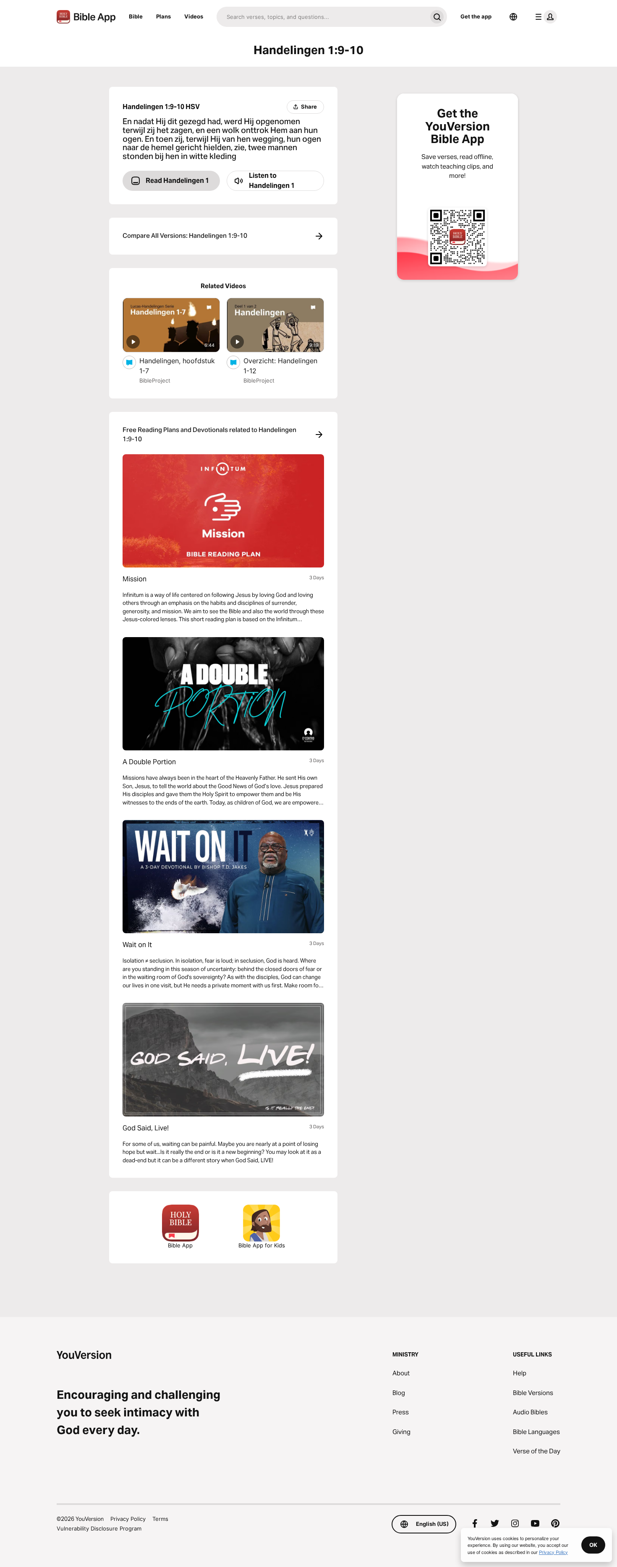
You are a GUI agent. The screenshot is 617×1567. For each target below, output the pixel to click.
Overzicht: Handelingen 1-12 (280, 366)
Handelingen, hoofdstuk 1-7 (177, 366)
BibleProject (154, 380)
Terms (160, 1518)
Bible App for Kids (261, 1245)
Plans (163, 16)
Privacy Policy (128, 1518)
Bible (136, 16)
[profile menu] (544, 16)
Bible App (180, 1245)
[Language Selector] (513, 16)
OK (593, 1544)
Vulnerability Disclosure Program (99, 1528)
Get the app (476, 16)
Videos (193, 16)
